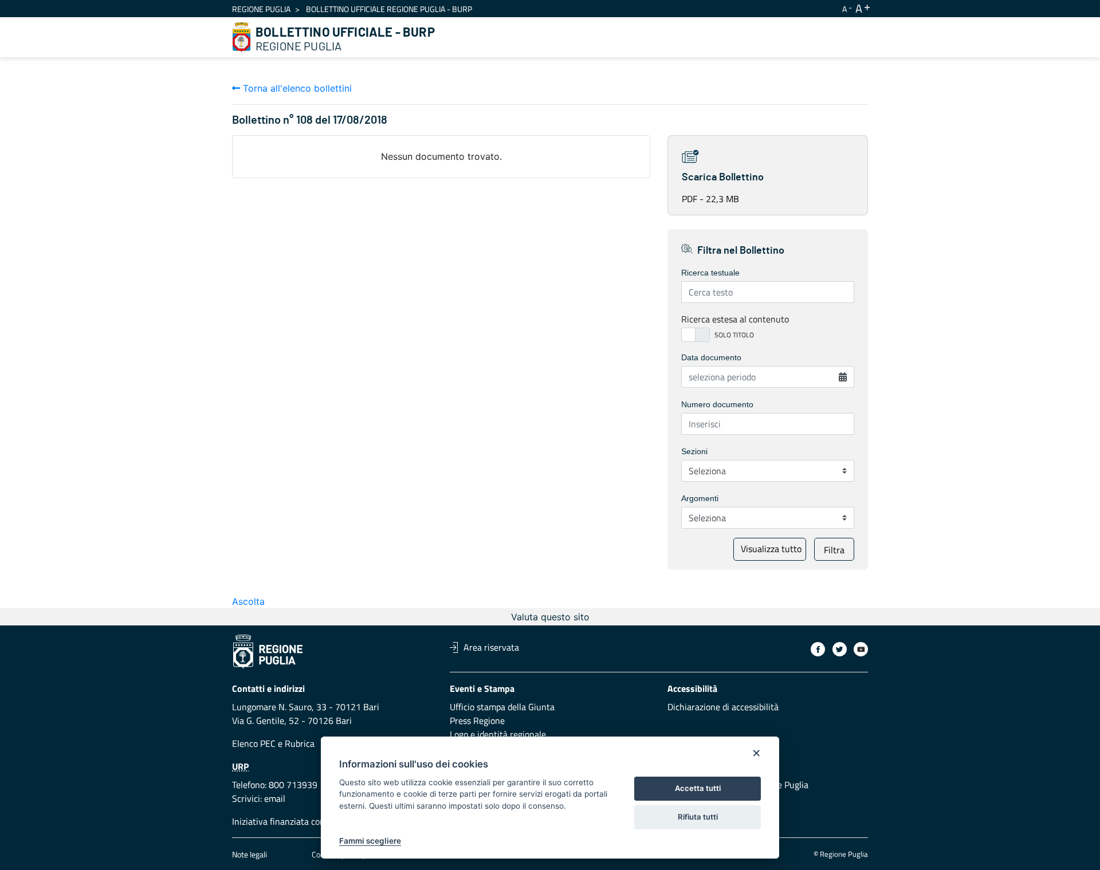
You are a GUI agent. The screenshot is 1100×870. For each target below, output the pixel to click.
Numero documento (717, 404)
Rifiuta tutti (698, 816)
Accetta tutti (698, 788)
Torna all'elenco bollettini (296, 88)
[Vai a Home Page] (242, 37)
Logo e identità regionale (498, 734)
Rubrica (300, 743)
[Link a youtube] (861, 649)
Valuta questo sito (550, 617)
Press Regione (477, 720)
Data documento (711, 357)
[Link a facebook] (818, 649)
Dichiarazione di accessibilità (723, 707)
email (274, 798)
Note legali (249, 854)
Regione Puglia (261, 9)
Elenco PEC (254, 743)
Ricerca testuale (710, 273)
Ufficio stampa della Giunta (502, 707)
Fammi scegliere (370, 840)
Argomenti (699, 498)
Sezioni (694, 451)
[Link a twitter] (839, 649)
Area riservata (491, 647)
